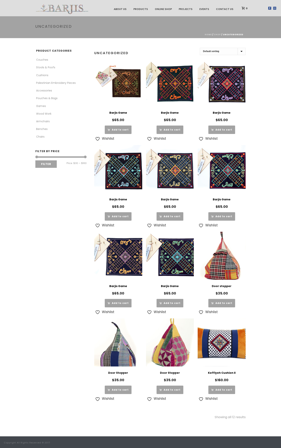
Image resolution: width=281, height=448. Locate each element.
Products (140, 9)
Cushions (42, 75)
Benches (42, 129)
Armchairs (43, 121)
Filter (46, 164)
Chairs (40, 137)
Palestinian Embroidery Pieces (56, 83)
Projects (185, 9)
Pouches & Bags (47, 98)
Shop (217, 34)
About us (120, 9)
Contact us (224, 9)
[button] (118, 130)
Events (204, 9)
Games (41, 106)
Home (208, 34)
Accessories (44, 90)
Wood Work (43, 114)
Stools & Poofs (45, 67)
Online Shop (163, 9)
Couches (42, 60)
